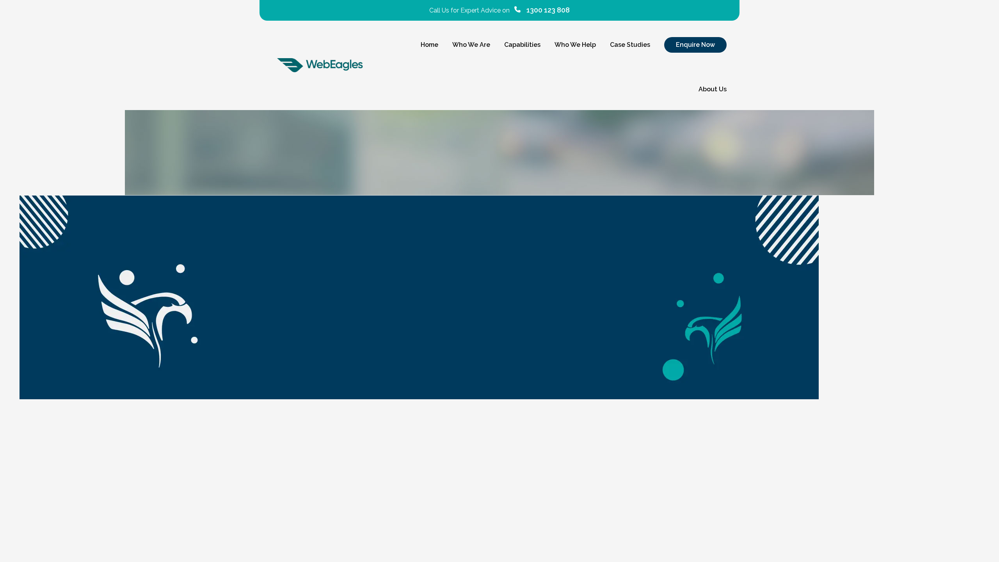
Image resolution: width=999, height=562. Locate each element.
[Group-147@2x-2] (499, 297)
